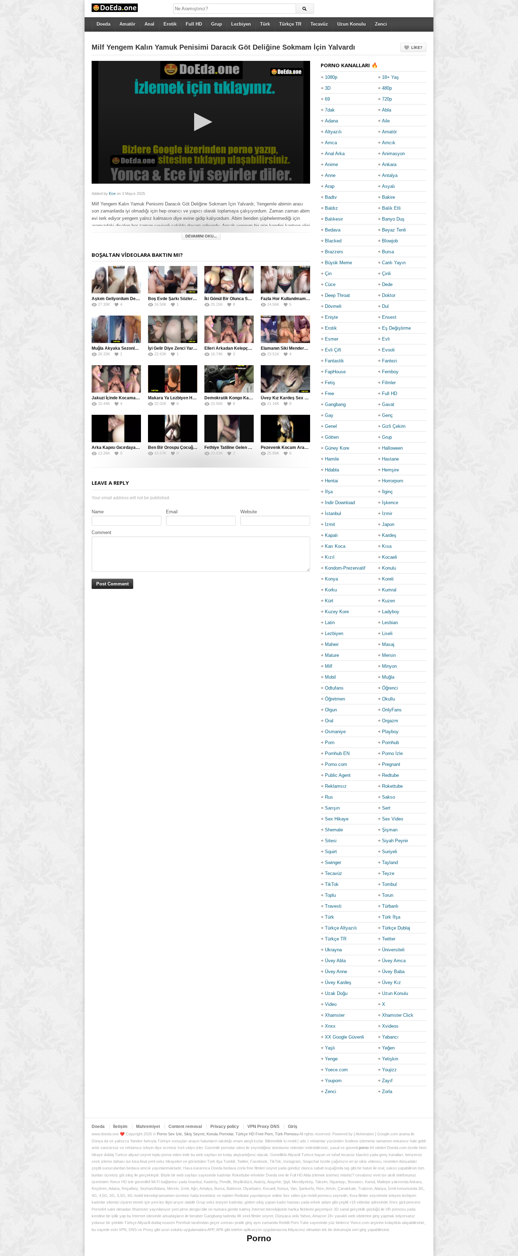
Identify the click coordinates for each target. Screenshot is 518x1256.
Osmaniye (335, 731)
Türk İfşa (391, 917)
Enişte (331, 317)
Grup (216, 24)
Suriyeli (389, 851)
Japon (388, 524)
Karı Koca (335, 546)
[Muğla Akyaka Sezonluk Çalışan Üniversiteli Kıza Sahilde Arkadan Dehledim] (116, 329)
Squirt (331, 851)
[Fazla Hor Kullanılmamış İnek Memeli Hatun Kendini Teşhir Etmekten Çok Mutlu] (285, 280)
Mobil (330, 677)
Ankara (389, 164)
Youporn (333, 1080)
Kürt (329, 600)
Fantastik (334, 360)
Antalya (389, 175)
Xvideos (390, 1026)
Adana (331, 120)
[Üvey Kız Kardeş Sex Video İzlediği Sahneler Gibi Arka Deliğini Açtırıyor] (285, 379)
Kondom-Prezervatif (345, 568)
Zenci (381, 24)
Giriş (292, 1126)
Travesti (333, 906)
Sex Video (392, 819)
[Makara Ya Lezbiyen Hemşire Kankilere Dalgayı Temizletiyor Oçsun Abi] (173, 379)
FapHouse (335, 371)
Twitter (388, 938)
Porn (329, 742)
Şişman (389, 829)
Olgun (331, 709)
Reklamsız (336, 786)
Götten (332, 437)
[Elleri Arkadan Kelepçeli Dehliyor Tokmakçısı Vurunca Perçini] (229, 329)
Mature (332, 655)
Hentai (331, 480)
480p (387, 88)
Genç (387, 415)
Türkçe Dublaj (396, 928)
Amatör (127, 24)
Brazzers (334, 251)
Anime (331, 164)
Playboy (390, 731)
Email (172, 511)
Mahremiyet (148, 1126)
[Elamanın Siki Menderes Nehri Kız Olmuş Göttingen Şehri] (285, 329)
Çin (328, 273)
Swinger (333, 862)
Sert (386, 808)
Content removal (185, 1126)
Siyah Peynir (395, 840)
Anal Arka (335, 153)
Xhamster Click (397, 1015)
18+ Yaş (390, 77)
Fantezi (389, 360)
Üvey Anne (336, 971)
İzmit (330, 524)
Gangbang (335, 404)
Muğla (388, 677)
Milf (328, 666)
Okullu (388, 699)
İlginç (387, 491)
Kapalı (331, 535)
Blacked (333, 240)
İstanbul (333, 513)
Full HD (194, 24)
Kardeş (389, 535)
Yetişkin (390, 1058)
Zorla (387, 1091)
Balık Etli (391, 208)
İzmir (387, 513)
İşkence (390, 502)
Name (98, 511)
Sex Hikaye (337, 819)
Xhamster (335, 1015)
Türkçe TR (290, 24)
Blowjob (390, 240)
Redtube (390, 775)
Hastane (390, 459)
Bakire (388, 197)
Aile (386, 120)
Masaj (388, 644)
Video (331, 1004)
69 (327, 99)
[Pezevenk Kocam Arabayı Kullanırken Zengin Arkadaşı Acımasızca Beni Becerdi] (285, 428)
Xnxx (330, 1026)
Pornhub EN (337, 753)
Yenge (331, 1058)
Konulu (389, 568)
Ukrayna (333, 949)
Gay (329, 415)
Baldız (331, 208)
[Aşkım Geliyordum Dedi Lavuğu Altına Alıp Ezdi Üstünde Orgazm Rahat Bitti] (116, 280)
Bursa (388, 251)
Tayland (390, 862)
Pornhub (390, 742)
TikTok (332, 884)
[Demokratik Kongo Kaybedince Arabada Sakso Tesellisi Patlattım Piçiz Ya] (229, 379)
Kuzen (388, 600)
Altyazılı (333, 131)
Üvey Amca (394, 960)
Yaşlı (330, 1048)
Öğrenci (390, 688)
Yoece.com (336, 1069)
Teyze (388, 873)
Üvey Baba (393, 971)
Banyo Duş (393, 219)
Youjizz (389, 1069)
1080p (331, 77)
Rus (329, 797)
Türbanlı (390, 906)
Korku (331, 589)
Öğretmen (335, 699)
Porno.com (336, 764)
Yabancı (390, 1037)
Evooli (388, 350)
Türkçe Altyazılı (341, 928)
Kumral (389, 589)
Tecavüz (319, 24)
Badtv (331, 197)
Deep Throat (337, 295)
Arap (329, 186)
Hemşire (390, 469)
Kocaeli (389, 557)
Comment (101, 532)
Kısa (386, 546)
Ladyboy (390, 611)
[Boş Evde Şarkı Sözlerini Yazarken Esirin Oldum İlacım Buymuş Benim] (173, 280)
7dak (330, 110)
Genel (331, 426)
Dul (385, 306)
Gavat (388, 404)
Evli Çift (333, 350)
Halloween (392, 448)
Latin (330, 622)
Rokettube (392, 786)
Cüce (330, 284)
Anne (330, 175)
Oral (329, 720)
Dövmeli (333, 306)
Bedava (332, 230)
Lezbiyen (241, 24)
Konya (331, 579)
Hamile (332, 459)
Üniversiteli (393, 949)
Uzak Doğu (336, 993)
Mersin (389, 655)
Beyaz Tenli (394, 230)
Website (248, 511)
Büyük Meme (338, 262)
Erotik (170, 24)
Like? (417, 47)
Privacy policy (224, 1126)
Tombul (389, 884)
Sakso (388, 797)
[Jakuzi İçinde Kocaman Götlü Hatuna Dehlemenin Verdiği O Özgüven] (116, 379)
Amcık (388, 142)
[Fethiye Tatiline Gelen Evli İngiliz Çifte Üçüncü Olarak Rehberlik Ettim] (229, 428)
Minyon (389, 666)
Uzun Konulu (351, 24)
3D (328, 88)
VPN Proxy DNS (263, 1126)
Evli (386, 339)
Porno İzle (392, 753)
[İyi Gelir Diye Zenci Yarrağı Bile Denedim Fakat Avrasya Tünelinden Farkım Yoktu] (173, 329)
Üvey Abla (335, 960)
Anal (149, 24)
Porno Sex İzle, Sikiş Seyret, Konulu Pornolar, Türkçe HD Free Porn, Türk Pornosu (227, 1134)
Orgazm (390, 720)
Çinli (386, 273)
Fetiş (330, 382)
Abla (386, 110)
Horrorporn (392, 480)
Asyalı (388, 186)
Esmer (331, 339)
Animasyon (393, 153)
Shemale (334, 829)
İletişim (120, 1126)
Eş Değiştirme (396, 328)
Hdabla (332, 469)
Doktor (388, 295)
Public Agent (338, 775)
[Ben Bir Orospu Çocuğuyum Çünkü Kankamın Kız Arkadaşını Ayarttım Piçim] (173, 428)
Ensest (389, 317)
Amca (331, 142)
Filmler (389, 382)
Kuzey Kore (337, 611)
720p (387, 99)
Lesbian (390, 622)
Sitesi (331, 840)
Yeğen (388, 1048)
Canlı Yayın (394, 262)
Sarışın (332, 808)
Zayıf (387, 1080)
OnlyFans (392, 709)
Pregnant (391, 764)
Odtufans (334, 688)
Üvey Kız (391, 982)
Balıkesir (334, 219)
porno (364, 1148)
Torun (387, 895)
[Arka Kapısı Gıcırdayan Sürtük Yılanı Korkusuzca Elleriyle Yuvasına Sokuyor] (116, 428)
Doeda (103, 24)
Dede (387, 284)
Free (329, 393)
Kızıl (329, 557)
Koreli (388, 579)
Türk (265, 24)
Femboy (390, 371)
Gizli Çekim (394, 426)
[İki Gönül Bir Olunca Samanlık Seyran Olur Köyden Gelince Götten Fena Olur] (229, 280)
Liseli (387, 633)
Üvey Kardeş (338, 982)
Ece (112, 193)
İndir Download (340, 502)
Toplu (330, 895)
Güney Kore (337, 448)
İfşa (329, 491)
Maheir (332, 644)
